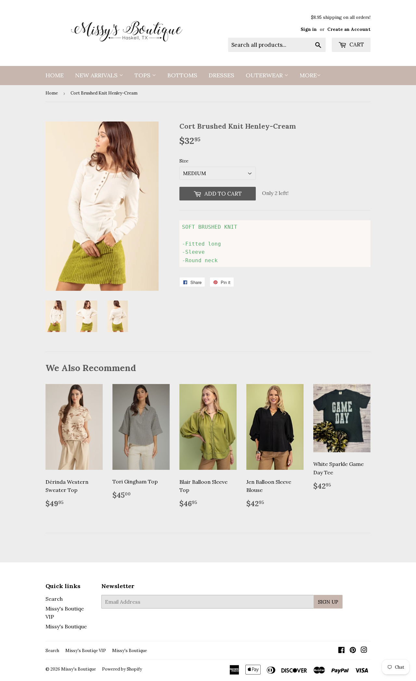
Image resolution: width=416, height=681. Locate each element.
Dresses (221, 75)
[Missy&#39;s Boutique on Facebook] (341, 650)
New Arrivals (97, 75)
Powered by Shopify (122, 669)
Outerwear (265, 75)
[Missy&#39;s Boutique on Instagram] (364, 650)
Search (54, 599)
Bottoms (182, 75)
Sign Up (328, 602)
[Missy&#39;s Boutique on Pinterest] (352, 650)
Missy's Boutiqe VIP (85, 650)
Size (183, 161)
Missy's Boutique (66, 626)
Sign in (309, 29)
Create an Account (348, 29)
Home (55, 75)
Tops (143, 75)
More (308, 75)
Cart (356, 44)
